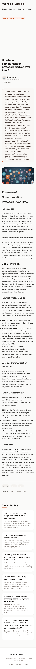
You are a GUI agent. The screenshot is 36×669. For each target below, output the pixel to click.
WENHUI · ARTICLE (14, 4)
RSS (26, 664)
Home (4, 9)
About (29, 9)
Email (24, 491)
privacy (5, 486)
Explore (12, 9)
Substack (19, 664)
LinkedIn (18, 491)
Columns (21, 9)
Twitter (12, 491)
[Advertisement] (18, 39)
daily (20, 486)
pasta (13, 486)
